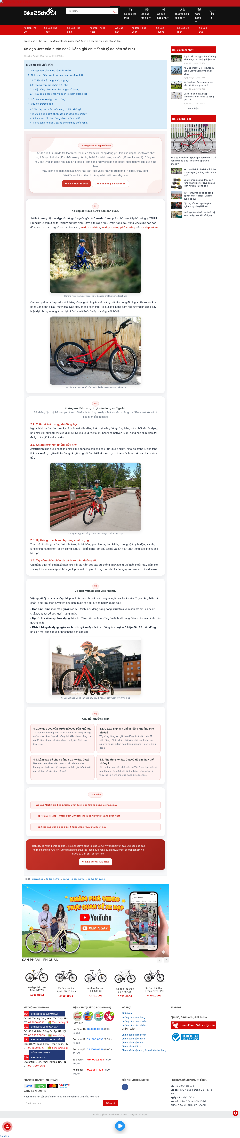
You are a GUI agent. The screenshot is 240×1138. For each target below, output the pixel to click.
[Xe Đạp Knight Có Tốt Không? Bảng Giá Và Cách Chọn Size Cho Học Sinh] (176, 70)
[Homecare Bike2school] (193, 1025)
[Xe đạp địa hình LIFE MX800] (95, 983)
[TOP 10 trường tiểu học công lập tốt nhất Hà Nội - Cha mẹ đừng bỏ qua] (176, 195)
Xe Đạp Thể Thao (50, 29)
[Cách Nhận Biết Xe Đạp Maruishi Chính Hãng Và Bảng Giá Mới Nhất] (176, 95)
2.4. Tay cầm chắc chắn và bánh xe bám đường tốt (58, 93)
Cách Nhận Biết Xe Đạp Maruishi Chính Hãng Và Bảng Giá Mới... (199, 96)
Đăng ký (110, 1103)
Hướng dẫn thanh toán (134, 1021)
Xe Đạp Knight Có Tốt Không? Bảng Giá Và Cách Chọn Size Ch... (199, 70)
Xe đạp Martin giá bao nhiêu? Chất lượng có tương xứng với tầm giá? (76, 805)
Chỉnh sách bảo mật (133, 1042)
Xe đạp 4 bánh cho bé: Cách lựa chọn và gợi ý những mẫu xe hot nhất (200, 172)
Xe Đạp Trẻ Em (30, 29)
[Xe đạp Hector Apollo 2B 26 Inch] (66, 984)
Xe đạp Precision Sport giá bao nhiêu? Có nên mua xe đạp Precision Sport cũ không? (193, 160)
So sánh (4, 1136)
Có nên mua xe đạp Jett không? (48, 99)
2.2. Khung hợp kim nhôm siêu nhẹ (49, 85)
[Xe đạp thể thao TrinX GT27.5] (37, 983)
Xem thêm (193, 108)
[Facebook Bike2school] (125, 1087)
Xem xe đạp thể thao (76, 183)
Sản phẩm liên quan (40, 960)
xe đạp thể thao (78, 879)
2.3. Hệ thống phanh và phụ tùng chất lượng (54, 89)
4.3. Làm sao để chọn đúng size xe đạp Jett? (55, 118)
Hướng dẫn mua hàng (134, 1017)
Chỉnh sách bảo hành (133, 1038)
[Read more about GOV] (185, 1035)
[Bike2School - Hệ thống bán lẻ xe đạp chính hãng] (46, 11)
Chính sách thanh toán (134, 1034)
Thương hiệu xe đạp (182, 15)
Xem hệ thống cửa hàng (95, 861)
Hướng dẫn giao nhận (133, 1025)
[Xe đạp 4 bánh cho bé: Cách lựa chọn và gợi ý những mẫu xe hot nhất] (176, 171)
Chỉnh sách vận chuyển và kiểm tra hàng (144, 1050)
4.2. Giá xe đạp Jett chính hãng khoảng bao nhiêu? (58, 113)
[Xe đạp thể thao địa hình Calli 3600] (125, 984)
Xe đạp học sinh (162, 15)
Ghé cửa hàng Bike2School (110, 183)
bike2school (38, 879)
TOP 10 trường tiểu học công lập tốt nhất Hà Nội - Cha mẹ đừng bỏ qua (198, 195)
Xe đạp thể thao (130, 15)
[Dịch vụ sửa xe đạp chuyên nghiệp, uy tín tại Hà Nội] (176, 205)
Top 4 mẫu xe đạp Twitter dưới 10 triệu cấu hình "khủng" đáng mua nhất (78, 815)
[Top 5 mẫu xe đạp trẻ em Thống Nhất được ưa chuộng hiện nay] (176, 58)
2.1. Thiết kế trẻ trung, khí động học (49, 80)
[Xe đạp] (120, 3)
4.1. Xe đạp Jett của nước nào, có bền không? (55, 109)
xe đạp (66, 879)
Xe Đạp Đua (203, 29)
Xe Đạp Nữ (119, 29)
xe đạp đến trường (96, 879)
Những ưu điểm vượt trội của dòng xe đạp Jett (57, 75)
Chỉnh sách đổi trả (132, 1046)
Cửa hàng (198, 15)
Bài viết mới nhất (182, 49)
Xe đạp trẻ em (145, 15)
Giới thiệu (127, 1013)
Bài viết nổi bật (181, 118)
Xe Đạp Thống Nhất (97, 29)
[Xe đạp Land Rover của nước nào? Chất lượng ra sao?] (176, 85)
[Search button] (113, 11)
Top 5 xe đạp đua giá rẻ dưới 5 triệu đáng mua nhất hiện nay (71, 827)
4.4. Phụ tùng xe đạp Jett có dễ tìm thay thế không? (59, 122)
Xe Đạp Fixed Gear (139, 29)
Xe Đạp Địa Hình (183, 29)
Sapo (144, 1114)
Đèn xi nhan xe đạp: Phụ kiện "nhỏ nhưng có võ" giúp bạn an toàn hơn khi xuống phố (199, 183)
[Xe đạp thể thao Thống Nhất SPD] (154, 983)
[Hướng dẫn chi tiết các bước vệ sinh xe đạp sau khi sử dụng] (176, 214)
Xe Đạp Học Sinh (73, 29)
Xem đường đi (60, 1022)
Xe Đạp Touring (160, 29)
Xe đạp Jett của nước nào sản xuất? (51, 70)
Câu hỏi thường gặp (42, 103)
